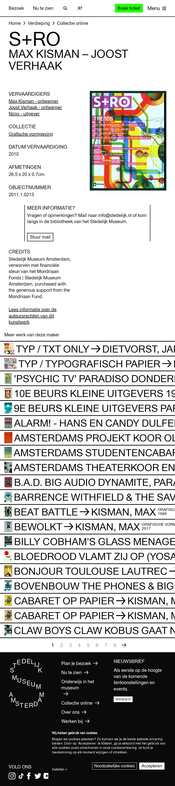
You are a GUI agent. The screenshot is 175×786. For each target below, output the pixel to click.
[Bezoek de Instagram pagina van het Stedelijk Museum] (12, 776)
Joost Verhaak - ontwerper (35, 107)
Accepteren (152, 765)
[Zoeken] (65, 8)
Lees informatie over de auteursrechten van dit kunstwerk (33, 316)
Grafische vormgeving (31, 134)
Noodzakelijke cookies (114, 765)
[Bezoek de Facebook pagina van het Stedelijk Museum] (28, 776)
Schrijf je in (123, 699)
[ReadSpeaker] (80, 8)
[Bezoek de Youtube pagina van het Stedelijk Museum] (47, 776)
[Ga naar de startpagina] (26, 707)
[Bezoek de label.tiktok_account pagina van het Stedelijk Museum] (21, 776)
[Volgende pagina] (124, 645)
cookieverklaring (123, 748)
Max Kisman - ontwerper (33, 101)
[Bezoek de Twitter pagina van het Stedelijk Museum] (37, 776)
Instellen (58, 769)
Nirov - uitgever (24, 113)
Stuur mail (40, 237)
